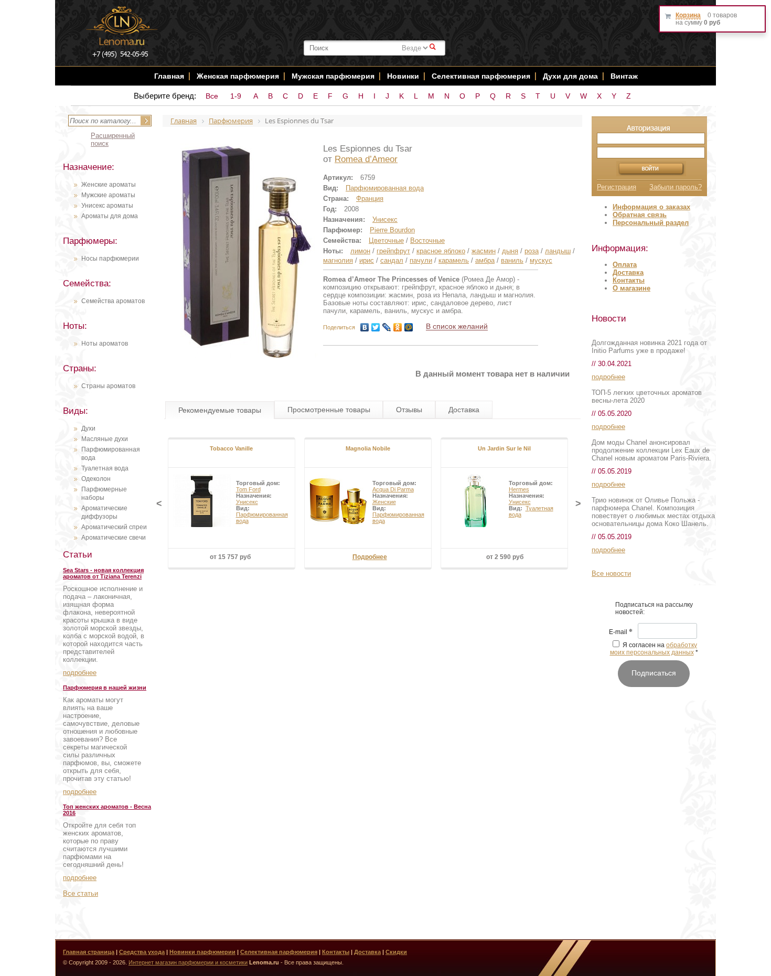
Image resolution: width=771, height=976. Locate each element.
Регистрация (616, 187)
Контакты (629, 280)
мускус (541, 260)
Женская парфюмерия (238, 76)
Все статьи (80, 893)
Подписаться (653, 673)
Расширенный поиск (113, 139)
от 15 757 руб (230, 557)
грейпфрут (393, 251)
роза (531, 251)
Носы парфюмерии (110, 258)
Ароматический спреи (114, 527)
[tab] (219, 410)
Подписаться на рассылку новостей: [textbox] (654, 608)
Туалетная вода (104, 468)
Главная (169, 76)
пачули (421, 260)
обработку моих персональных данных (654, 648)
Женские (384, 502)
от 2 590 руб (504, 557)
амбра (485, 260)
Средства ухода (142, 952)
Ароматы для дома (109, 216)
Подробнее (369, 557)
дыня (510, 251)
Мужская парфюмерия (333, 76)
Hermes (519, 489)
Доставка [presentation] (463, 409)
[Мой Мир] (408, 327)
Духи (88, 428)
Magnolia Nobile (368, 448)
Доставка (628, 272)
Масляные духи (104, 439)
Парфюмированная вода (385, 188)
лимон (360, 251)
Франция (369, 198)
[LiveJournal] (386, 327)
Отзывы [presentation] (409, 409)
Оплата (625, 265)
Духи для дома (570, 76)
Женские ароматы (108, 184)
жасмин (484, 251)
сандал (391, 260)
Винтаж (624, 76)
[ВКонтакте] (364, 327)
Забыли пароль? (675, 187)
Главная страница (88, 952)
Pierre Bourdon (392, 230)
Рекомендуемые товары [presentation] (219, 410)
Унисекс (385, 219)
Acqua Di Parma (393, 489)
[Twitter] (375, 327)
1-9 (235, 96)
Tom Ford (248, 489)
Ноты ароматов (104, 343)
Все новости (611, 573)
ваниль (512, 260)
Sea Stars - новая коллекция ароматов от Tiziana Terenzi (103, 573)
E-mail (621, 632)
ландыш (558, 251)
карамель (453, 260)
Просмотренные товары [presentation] (328, 409)
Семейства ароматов (113, 301)
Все (212, 96)
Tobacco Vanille (231, 448)
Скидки (396, 952)
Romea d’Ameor (366, 159)
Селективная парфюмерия (481, 76)
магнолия (338, 260)
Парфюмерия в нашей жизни (104, 687)
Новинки (404, 76)
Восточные (427, 240)
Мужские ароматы (108, 195)
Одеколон (96, 478)
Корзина (688, 15)
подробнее (80, 673)
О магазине (631, 288)
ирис (366, 260)
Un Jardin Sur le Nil (504, 448)
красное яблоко (440, 251)
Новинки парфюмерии (202, 952)
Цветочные (386, 240)
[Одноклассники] (397, 327)
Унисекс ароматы (107, 205)
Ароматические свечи (113, 537)
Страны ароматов (108, 386)
